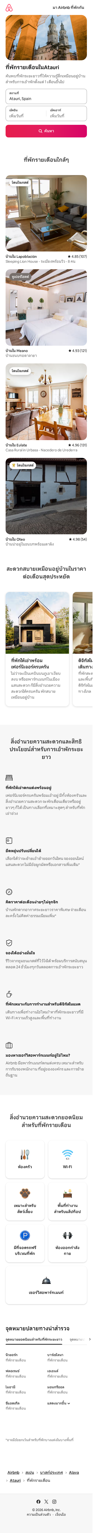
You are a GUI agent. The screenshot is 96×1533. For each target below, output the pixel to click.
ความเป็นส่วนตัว (39, 1514)
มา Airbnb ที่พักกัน (68, 7)
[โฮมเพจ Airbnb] (9, 7)
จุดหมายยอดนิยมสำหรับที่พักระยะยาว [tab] (34, 1339)
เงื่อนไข (60, 1514)
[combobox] (46, 99)
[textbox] (25, 116)
